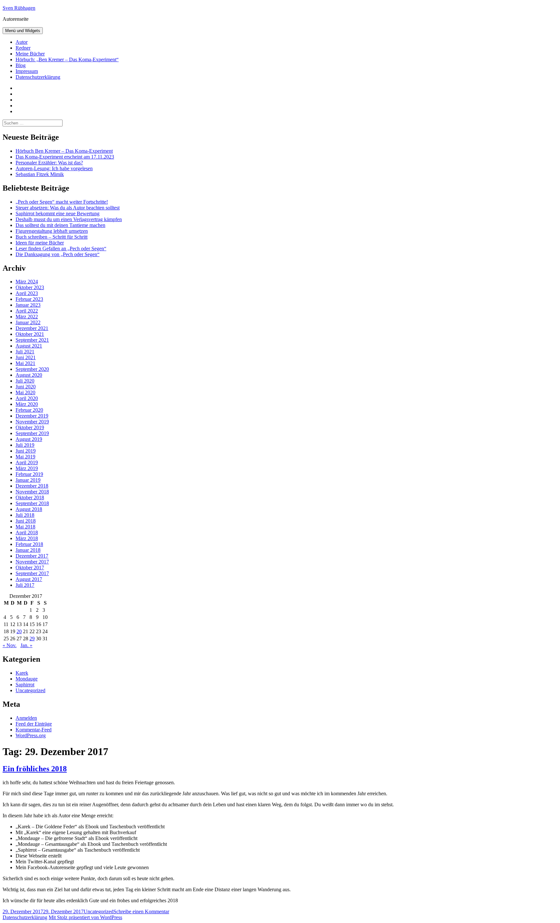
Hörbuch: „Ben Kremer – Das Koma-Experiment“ (67, 59)
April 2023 (27, 293)
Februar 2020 (29, 410)
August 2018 (29, 509)
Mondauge (27, 678)
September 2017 (32, 573)
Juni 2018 (26, 521)
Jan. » (26, 645)
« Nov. (10, 645)
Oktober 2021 (30, 334)
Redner (23, 48)
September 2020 (32, 369)
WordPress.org (31, 735)
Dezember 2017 (32, 556)
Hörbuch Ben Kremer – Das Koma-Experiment (64, 151)
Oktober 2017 (30, 567)
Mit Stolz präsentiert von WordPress (85, 917)
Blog (21, 65)
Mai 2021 (25, 363)
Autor (22, 42)
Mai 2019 (25, 456)
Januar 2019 (28, 480)
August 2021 (29, 346)
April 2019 (27, 462)
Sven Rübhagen (19, 8)
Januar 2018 (28, 550)
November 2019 (32, 421)
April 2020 (27, 398)
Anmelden (26, 718)
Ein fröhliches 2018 (35, 768)
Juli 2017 (25, 585)
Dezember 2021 (32, 328)
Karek (22, 673)
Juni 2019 (26, 451)
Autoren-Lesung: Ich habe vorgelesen (54, 168)
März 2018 (27, 538)
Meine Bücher (30, 53)
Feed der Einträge (34, 724)
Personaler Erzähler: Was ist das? (49, 162)
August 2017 (29, 579)
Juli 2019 (25, 445)
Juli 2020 (25, 381)
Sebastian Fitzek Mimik (40, 174)
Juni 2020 (26, 386)
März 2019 (27, 468)
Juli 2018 (25, 515)
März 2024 (27, 281)
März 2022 (27, 316)
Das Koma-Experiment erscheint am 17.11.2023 (65, 157)
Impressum (27, 71)
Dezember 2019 (32, 416)
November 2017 (32, 561)
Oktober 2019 (30, 427)
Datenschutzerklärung (38, 77)
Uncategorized (30, 690)
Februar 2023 (29, 299)
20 (19, 631)
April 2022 (27, 311)
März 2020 (27, 404)
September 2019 (32, 433)
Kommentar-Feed (34, 729)
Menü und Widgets (22, 30)
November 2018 (32, 491)
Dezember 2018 (32, 486)
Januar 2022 (28, 322)
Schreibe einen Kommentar (141, 911)
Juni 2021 (26, 357)
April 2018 (27, 532)
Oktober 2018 (30, 497)
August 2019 (29, 439)
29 (32, 638)
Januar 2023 (28, 305)
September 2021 (32, 340)
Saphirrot (25, 684)
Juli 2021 (25, 351)
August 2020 (29, 375)
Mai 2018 (25, 526)
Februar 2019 (29, 474)
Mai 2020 (25, 392)
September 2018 (32, 503)
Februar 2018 (29, 544)
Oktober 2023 (30, 287)
